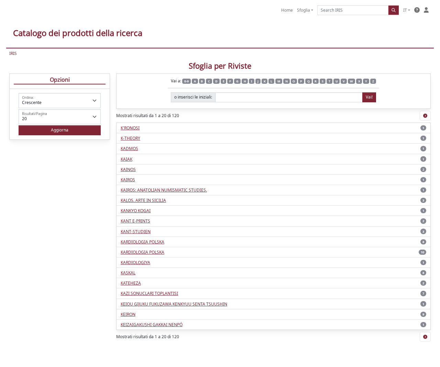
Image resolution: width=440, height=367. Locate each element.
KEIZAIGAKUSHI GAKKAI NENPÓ (152, 325)
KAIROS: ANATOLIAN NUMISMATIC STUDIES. (164, 190)
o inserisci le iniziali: (193, 97)
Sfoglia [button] (303, 10)
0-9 (186, 81)
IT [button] (405, 10)
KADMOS (129, 148)
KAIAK (126, 159)
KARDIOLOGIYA (135, 262)
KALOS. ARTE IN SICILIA (143, 200)
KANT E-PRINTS (135, 221)
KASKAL (128, 273)
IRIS (13, 53)
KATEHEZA (131, 283)
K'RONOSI (130, 128)
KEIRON (128, 314)
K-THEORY (130, 138)
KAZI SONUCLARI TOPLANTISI (149, 293)
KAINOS (128, 169)
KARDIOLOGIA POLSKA (142, 242)
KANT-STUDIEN (136, 231)
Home (287, 10)
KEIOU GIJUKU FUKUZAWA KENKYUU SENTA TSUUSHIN (174, 304)
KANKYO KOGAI (136, 211)
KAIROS (128, 180)
